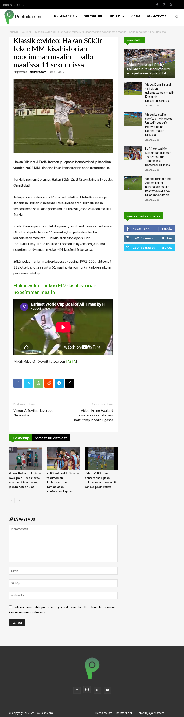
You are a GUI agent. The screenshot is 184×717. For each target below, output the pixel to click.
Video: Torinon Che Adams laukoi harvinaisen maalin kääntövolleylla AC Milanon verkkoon (158, 187)
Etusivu (13, 32)
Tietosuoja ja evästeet (150, 713)
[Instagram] (164, 5)
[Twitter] (171, 5)
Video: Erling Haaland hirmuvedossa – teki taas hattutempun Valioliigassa (93, 415)
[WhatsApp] (38, 383)
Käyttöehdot (124, 713)
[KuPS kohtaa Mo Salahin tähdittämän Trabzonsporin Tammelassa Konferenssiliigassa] (63, 458)
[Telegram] (59, 383)
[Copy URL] (69, 383)
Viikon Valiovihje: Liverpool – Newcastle (35, 412)
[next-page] (19, 500)
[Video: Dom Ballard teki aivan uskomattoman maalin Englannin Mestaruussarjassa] (133, 88)
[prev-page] (12, 500)
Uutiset (26, 32)
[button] (177, 16)
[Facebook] (157, 5)
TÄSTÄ (71, 361)
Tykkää (167, 228)
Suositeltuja (21, 437)
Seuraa (167, 238)
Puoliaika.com (37, 72)
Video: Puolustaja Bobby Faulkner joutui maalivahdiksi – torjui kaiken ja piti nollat (148, 69)
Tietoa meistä (103, 713)
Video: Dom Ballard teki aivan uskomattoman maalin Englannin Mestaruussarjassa (159, 92)
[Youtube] (107, 690)
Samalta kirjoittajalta (51, 437)
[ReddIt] (48, 383)
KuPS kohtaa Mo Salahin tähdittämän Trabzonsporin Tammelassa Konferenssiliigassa (63, 482)
